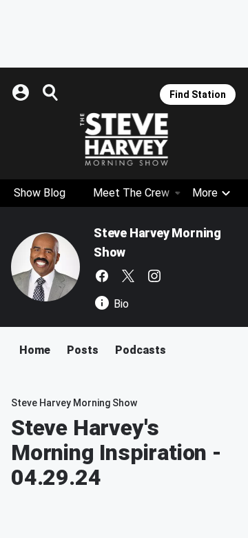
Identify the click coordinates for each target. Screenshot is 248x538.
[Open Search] (51, 92)
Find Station (197, 94)
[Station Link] (124, 139)
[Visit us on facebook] (102, 276)
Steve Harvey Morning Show (74, 402)
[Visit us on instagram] (154, 276)
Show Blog (39, 192)
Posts (83, 350)
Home (34, 350)
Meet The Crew (131, 192)
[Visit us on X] (128, 276)
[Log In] (22, 92)
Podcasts (140, 350)
